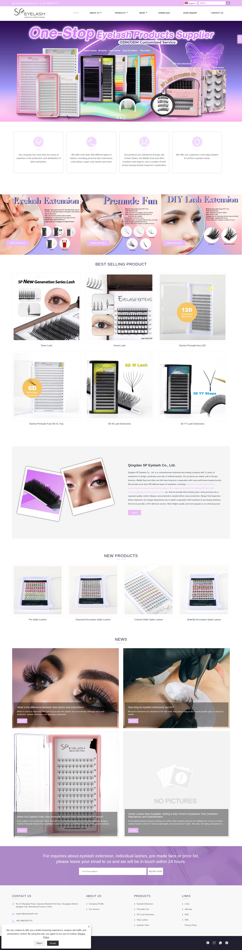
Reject (39, 943)
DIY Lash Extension (145, 914)
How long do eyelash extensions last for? (151, 707)
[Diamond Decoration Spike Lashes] (93, 613)
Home (76, 13)
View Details (17, 243)
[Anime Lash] (119, 339)
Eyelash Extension (145, 904)
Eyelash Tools (143, 925)
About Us (95, 13)
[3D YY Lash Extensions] (192, 418)
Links (187, 904)
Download (164, 13)
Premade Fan (143, 909)
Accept (53, 943)
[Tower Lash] (46, 339)
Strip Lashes (142, 920)
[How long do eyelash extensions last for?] (176, 688)
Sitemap (188, 909)
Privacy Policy (191, 925)
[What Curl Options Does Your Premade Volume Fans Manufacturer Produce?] (65, 784)
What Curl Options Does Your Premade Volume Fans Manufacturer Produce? (60, 816)
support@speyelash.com (26, 3)
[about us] (66, 525)
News (142, 13)
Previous (5, 73)
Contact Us (217, 13)
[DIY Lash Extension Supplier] (121, 71)
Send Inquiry (190, 13)
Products (120, 13)
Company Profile (96, 904)
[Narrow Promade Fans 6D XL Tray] (46, 418)
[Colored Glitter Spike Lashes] (149, 613)
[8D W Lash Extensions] (119, 418)
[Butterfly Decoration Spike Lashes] (204, 613)
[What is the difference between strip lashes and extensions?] (65, 688)
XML (187, 920)
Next (237, 73)
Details (135, 512)
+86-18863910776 (50, 3)
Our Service (94, 909)
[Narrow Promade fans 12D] (192, 339)
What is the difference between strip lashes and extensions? (50, 707)
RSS (187, 914)
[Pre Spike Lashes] (38, 613)
